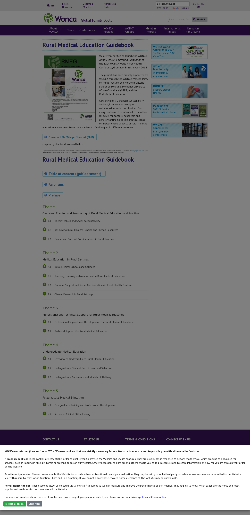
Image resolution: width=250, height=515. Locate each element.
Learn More (34, 503)
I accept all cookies (14, 503)
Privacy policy (138, 497)
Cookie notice (158, 497)
